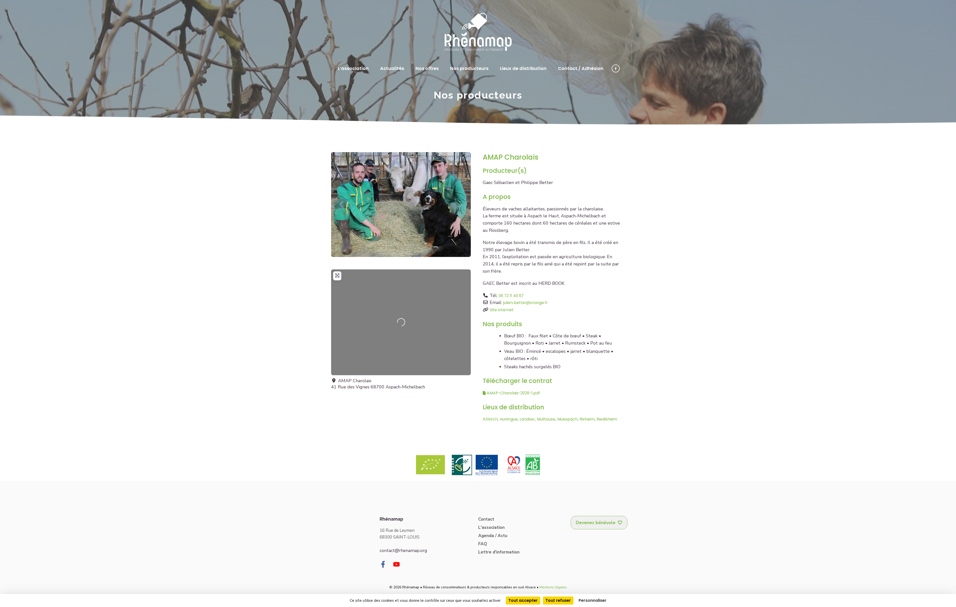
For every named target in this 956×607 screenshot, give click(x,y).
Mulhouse (546, 419)
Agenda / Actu (492, 536)
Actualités (392, 68)
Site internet (502, 310)
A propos (497, 196)
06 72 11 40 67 (511, 296)
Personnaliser (592, 600)
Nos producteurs (469, 68)
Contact (486, 519)
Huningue (509, 419)
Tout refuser (558, 600)
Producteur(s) (505, 170)
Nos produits (502, 324)
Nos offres (427, 68)
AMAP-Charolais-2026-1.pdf (513, 393)
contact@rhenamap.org (403, 550)
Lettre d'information (499, 552)
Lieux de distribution (523, 68)
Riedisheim (607, 419)
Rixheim (587, 419)
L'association (491, 527)
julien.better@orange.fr (525, 302)
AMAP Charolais (510, 157)
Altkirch (490, 419)
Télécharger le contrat (517, 380)
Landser (527, 419)
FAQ (482, 544)
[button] (341, 204)
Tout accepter (523, 600)
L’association (353, 68)
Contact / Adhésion (580, 68)
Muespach (567, 419)
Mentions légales (553, 587)
